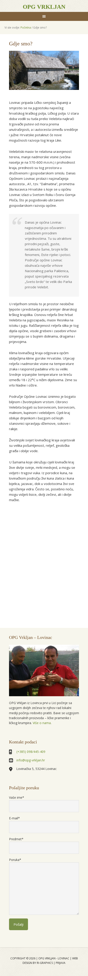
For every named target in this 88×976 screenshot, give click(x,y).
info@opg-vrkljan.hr (30, 760)
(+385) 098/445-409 (30, 751)
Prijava (60, 963)
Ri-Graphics (45, 963)
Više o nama (41, 723)
